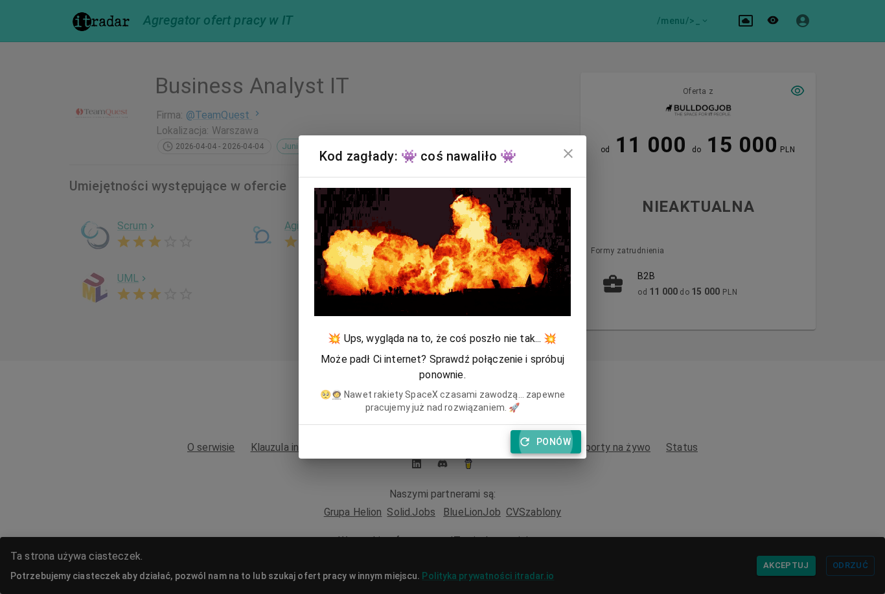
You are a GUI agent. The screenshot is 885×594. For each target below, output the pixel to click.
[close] (568, 153)
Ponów (553, 442)
